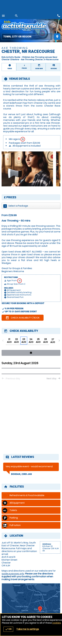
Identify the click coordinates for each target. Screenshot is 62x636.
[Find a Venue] (27, 36)
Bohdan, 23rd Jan (21, 474)
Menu (3, 15)
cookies (56, 622)
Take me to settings (27, 629)
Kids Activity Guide (11, 57)
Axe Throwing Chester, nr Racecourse (40, 59)
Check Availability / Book (23, 318)
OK (8, 629)
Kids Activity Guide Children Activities (24, 26)
